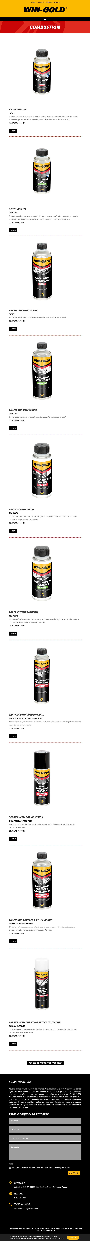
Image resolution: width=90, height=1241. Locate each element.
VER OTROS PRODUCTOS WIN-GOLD (45, 1063)
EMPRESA (32, 2)
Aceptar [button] (73, 1237)
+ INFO (13, 131)
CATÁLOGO (49, 2)
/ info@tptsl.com (31, 1208)
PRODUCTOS (40, 2)
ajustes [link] (61, 1239)
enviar (73, 1173)
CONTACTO (56, 2)
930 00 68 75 (19, 1208)
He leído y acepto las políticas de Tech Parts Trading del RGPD (41, 1168)
